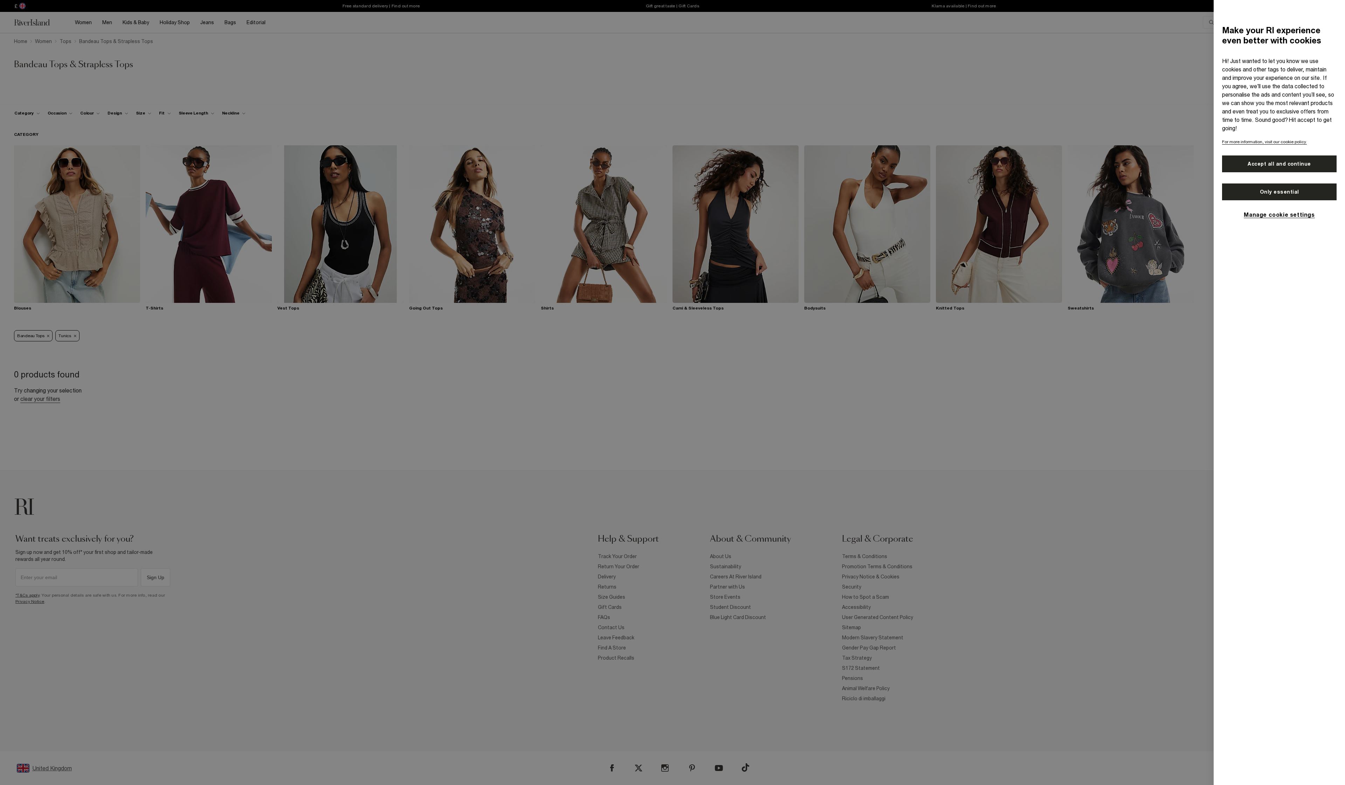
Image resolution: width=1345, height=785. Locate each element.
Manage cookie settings (1279, 214)
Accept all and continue (1279, 164)
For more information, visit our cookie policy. (1264, 141)
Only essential (1279, 192)
